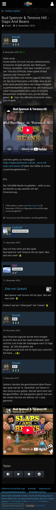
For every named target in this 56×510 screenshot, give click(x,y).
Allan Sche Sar (34, 205)
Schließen (30, 506)
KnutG (8, 25)
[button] (52, 3)
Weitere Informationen (13, 506)
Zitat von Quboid (16, 288)
